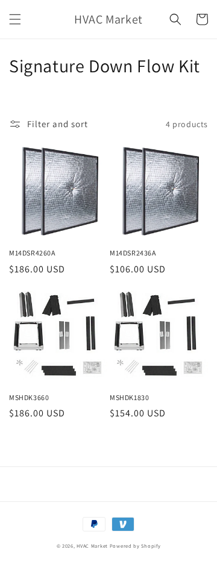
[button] (15, 19)
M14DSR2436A (133, 252)
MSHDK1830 (129, 397)
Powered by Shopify (135, 545)
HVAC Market (92, 545)
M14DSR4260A (32, 252)
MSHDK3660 (29, 397)
